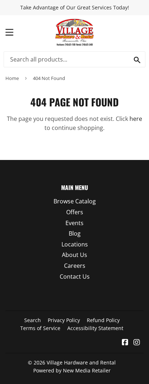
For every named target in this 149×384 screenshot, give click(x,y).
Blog (75, 233)
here (135, 119)
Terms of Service (40, 328)
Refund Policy (103, 320)
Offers (74, 212)
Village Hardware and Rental (81, 362)
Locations (74, 244)
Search (32, 320)
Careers (74, 266)
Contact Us (75, 276)
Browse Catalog (75, 201)
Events (74, 223)
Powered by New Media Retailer (72, 370)
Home (12, 78)
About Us (74, 255)
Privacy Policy (64, 320)
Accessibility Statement (95, 328)
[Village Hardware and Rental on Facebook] (125, 343)
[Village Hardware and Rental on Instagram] (136, 343)
